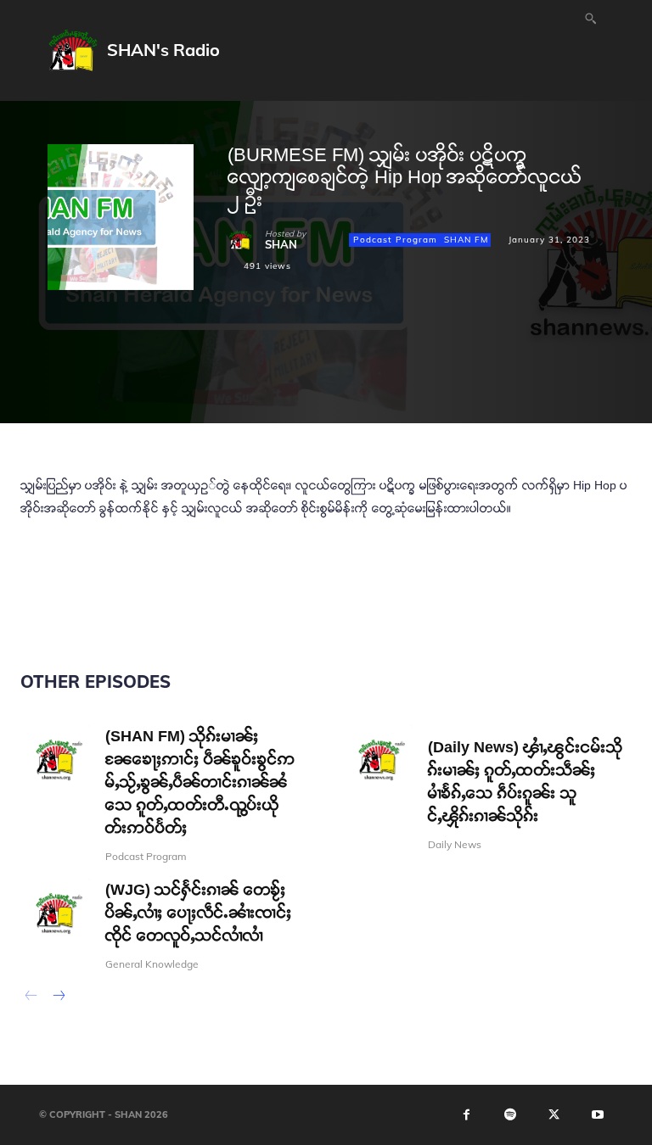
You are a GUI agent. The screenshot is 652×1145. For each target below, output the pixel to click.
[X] (284, 357)
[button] (591, 18)
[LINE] (440, 357)
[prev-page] (31, 997)
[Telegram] (362, 357)
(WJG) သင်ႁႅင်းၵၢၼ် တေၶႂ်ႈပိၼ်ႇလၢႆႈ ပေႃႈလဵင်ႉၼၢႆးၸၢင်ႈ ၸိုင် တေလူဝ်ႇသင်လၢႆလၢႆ (198, 912)
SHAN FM (466, 239)
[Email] (323, 357)
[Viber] (479, 357)
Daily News (454, 845)
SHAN (281, 244)
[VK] (401, 357)
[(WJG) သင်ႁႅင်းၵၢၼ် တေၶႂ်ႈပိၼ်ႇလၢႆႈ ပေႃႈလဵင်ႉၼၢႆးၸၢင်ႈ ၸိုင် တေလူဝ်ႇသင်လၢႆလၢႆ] (55, 913)
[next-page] (58, 997)
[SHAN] (246, 240)
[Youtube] (597, 1114)
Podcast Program (395, 239)
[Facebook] (244, 357)
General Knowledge (152, 964)
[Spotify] (510, 1114)
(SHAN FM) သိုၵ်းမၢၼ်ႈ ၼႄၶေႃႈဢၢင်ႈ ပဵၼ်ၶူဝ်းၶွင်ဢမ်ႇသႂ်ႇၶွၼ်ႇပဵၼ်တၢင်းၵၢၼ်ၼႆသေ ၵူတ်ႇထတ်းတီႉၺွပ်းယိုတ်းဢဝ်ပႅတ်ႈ (200, 782)
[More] (519, 357)
